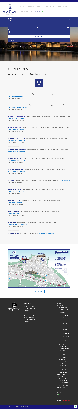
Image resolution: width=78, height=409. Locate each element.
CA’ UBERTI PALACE (65, 314)
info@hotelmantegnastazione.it (17, 118)
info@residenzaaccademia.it (16, 191)
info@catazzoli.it (65, 180)
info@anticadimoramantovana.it (17, 129)
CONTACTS (37, 11)
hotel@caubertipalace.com (15, 96)
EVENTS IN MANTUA (24, 11)
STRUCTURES (31, 6)
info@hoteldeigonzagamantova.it (17, 107)
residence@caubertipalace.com (17, 151)
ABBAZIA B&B (63, 372)
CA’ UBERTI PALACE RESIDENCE (65, 327)
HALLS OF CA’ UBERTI (42, 6)
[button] (39, 20)
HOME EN (22, 6)
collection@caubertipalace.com (17, 171)
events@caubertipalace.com (46, 233)
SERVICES (52, 6)
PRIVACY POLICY (64, 307)
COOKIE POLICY (64, 310)
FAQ (32, 11)
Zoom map (39, 291)
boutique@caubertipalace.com (16, 140)
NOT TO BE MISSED (62, 6)
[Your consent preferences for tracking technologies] (75, 406)
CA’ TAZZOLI (63, 357)
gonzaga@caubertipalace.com (16, 160)
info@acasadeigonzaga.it (15, 202)
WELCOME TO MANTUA (65, 1)
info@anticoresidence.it (14, 213)
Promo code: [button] (12, 40)
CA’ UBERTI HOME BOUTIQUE (65, 321)
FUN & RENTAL (64, 383)
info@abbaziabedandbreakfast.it (17, 224)
